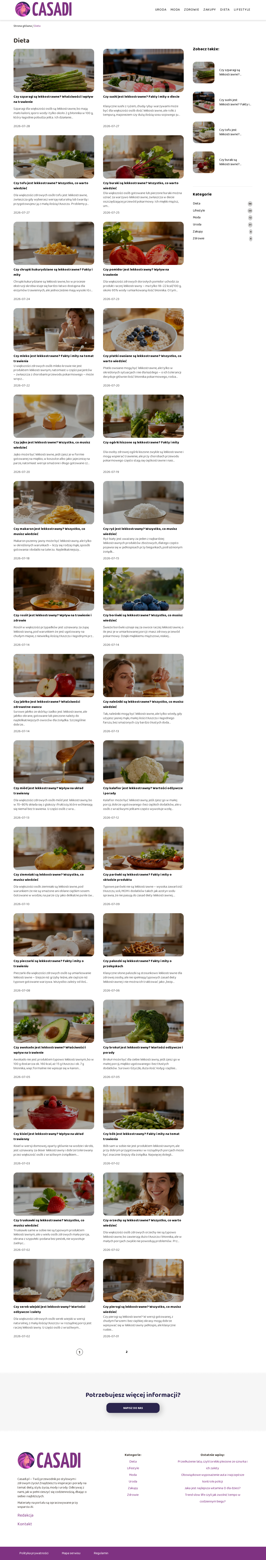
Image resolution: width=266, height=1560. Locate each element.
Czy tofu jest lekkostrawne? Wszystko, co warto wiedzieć (51, 186)
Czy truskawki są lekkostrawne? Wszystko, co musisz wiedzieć (49, 1223)
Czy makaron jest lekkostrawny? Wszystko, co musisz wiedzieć (49, 531)
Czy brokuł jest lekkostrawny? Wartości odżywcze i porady (143, 1050)
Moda (175, 9)
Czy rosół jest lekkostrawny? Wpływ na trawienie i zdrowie (52, 618)
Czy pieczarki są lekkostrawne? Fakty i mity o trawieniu (49, 963)
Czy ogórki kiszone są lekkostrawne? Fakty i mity (141, 442)
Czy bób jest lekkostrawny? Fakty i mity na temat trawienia (141, 1136)
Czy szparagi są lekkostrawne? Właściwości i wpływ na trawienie (53, 99)
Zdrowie (191, 9)
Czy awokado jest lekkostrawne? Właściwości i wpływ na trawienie (50, 1050)
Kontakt (24, 1524)
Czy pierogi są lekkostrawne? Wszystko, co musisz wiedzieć (142, 1309)
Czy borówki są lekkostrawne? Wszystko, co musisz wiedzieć (143, 618)
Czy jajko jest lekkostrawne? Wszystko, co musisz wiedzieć (52, 445)
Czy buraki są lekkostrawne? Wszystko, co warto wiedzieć (141, 186)
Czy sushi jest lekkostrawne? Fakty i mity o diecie (141, 96)
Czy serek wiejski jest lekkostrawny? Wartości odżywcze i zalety (49, 1309)
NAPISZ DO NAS (133, 1408)
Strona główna (23, 26)
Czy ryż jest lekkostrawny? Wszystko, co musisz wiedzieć (140, 531)
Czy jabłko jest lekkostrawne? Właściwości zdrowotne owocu (47, 704)
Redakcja (25, 1515)
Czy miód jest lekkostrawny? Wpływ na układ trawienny (48, 791)
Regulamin (101, 1553)
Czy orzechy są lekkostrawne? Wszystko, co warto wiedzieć (142, 1223)
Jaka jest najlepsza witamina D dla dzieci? (213, 1488)
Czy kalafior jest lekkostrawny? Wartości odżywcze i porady (143, 791)
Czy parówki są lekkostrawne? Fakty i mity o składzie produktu (137, 877)
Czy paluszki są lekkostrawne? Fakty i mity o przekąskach (137, 963)
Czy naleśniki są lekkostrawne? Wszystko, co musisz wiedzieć (143, 704)
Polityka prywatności (33, 1553)
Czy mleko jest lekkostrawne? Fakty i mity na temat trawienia (54, 358)
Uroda (160, 9)
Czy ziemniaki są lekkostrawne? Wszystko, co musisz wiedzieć (49, 877)
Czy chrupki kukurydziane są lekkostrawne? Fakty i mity (53, 272)
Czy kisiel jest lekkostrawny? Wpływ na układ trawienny (49, 1136)
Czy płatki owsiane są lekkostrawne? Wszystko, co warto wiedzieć (142, 358)
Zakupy (209, 9)
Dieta (225, 9)
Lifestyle (242, 9)
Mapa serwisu (71, 1553)
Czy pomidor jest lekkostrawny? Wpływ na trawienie (136, 272)
